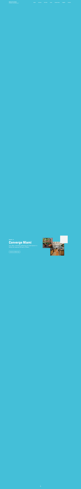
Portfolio (45, 2)
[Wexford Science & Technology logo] (14, 2)
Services (39, 2)
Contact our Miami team (14, 251)
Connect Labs (57, 2)
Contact (69, 2)
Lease (51, 2)
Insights (63, 2)
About (35, 2)
